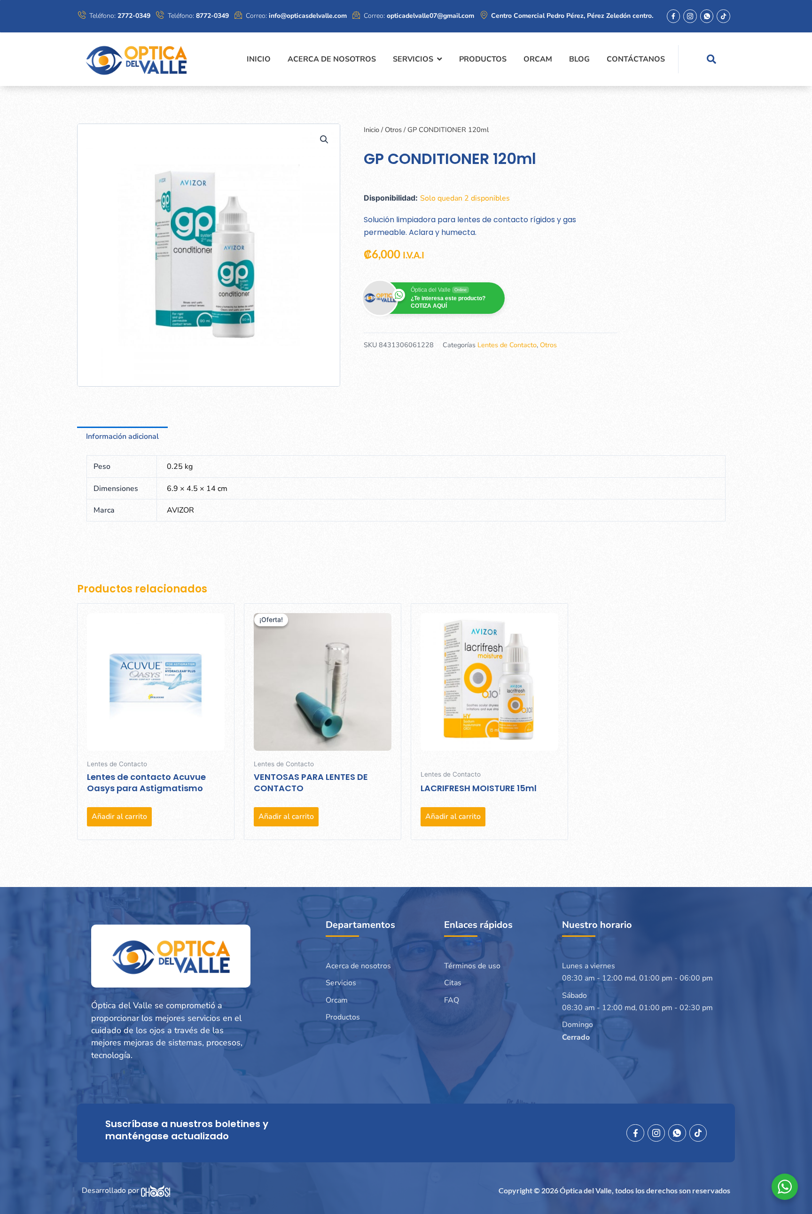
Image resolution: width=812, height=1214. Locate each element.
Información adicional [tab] (122, 436)
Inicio (371, 129)
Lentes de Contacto (507, 345)
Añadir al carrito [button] (119, 816)
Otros (393, 129)
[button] (324, 139)
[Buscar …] (711, 59)
